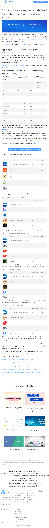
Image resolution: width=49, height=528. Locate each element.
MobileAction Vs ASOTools (14, 449)
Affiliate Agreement (31, 495)
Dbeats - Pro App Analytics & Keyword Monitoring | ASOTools (16, 366)
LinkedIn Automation (19, 511)
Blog (28, 503)
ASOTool (5, 67)
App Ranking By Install (19, 499)
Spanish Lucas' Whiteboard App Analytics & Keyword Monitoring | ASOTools (19, 369)
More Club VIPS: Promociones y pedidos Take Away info (14, 65)
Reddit (19, 471)
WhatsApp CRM (18, 509)
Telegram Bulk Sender (19, 519)
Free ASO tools (5, 44)
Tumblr (23, 471)
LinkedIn (35, 471)
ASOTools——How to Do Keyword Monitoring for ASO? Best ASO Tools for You (35, 409)
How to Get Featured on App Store (35, 449)
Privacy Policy (30, 497)
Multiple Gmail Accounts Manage (21, 517)
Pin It (39, 471)
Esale (16, 521)
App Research (18, 495)
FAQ (16, 501)
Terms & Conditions (31, 499)
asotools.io (35, 143)
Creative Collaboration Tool (20, 523)
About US (29, 505)
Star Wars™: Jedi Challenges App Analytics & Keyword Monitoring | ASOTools (19, 359)
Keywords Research (19, 493)
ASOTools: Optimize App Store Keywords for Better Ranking (24, 149)
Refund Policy (30, 501)
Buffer (30, 471)
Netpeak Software (18, 513)
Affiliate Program (30, 493)
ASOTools (24, 44)
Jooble (16, 515)
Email (27, 471)
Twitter (15, 471)
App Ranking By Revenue (20, 497)
